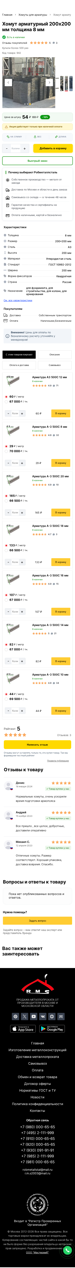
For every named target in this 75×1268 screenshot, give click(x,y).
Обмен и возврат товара (37, 1077)
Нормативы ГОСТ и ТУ (37, 1090)
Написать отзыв (37, 744)
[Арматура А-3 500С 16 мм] (12, 584)
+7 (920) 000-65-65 (37, 1144)
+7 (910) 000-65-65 (37, 1138)
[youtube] (33, 1016)
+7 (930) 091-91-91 (37, 1150)
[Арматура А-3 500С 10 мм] (12, 683)
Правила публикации (58, 761)
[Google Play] (52, 1029)
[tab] (25, 104)
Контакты (37, 1111)
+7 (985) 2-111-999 (37, 1156)
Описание (55, 354)
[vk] (42, 1016)
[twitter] (24, 1016)
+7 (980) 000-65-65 (37, 1127)
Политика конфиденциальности (37, 1104)
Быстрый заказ (37, 160)
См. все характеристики (18, 300)
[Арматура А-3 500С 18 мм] (12, 534)
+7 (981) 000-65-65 (37, 1162)
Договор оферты (37, 1084)
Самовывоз (55, 365)
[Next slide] (49, 82)
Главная (37, 1043)
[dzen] (52, 1016)
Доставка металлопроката (37, 1057)
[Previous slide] (8, 82)
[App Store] (23, 1029)
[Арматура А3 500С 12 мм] (12, 386)
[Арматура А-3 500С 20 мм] (12, 485)
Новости (37, 1097)
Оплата (37, 1070)
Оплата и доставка (19, 365)
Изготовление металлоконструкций (37, 1050)
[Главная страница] (37, 985)
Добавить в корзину (53, 148)
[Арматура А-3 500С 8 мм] (12, 435)
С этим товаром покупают (19, 354)
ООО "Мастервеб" (37, 1252)
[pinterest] (15, 1016)
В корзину (60, 413)
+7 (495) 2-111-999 (37, 1133)
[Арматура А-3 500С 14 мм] (12, 633)
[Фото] (28, 82)
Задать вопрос (37, 920)
